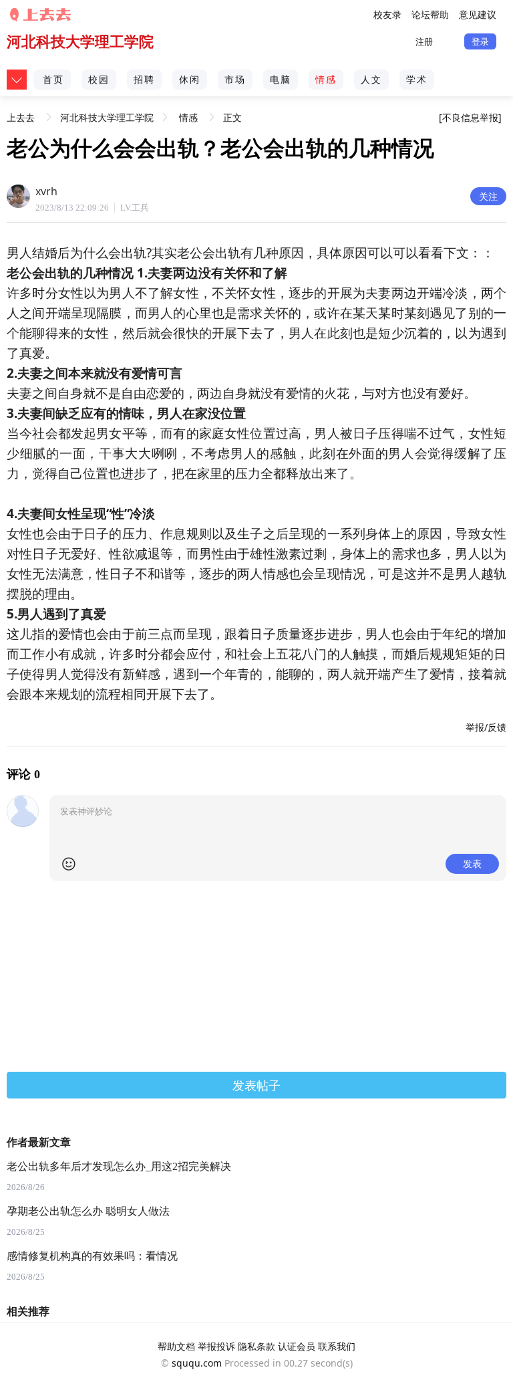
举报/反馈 (486, 727)
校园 (99, 79)
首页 (53, 79)
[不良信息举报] (470, 117)
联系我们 (336, 1346)
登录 (480, 41)
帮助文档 (176, 1346)
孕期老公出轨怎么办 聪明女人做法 (88, 1211)
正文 (232, 117)
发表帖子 (256, 1085)
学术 (417, 79)
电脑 (280, 79)
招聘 (144, 79)
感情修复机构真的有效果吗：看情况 (92, 1256)
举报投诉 (216, 1346)
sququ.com (197, 1363)
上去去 (21, 112)
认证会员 (296, 1346)
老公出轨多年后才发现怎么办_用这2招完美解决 (119, 1166)
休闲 (189, 79)
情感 (326, 79)
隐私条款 (256, 1346)
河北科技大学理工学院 (80, 41)
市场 (235, 79)
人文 (371, 79)
